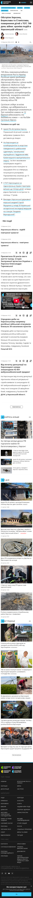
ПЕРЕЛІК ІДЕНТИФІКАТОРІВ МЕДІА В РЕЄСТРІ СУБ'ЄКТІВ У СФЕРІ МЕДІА (23, 859)
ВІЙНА (19, 786)
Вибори (3, 806)
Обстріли (20, 7)
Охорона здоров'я (23, 809)
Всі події (7, 220)
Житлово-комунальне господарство (6, 814)
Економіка (4, 803)
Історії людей (22, 823)
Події (2, 797)
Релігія (19, 826)
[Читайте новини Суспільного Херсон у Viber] (12, 873)
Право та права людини (6, 819)
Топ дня (20, 835)
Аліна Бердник (9, 38)
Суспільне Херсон (8, 120)
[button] (16, 252)
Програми (4, 856)
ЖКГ (22, 10)
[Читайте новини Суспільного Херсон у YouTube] (9, 873)
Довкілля (4, 809)
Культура (20, 800)
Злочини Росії (16, 13)
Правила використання (22, 847)
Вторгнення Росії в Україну (8, 7)
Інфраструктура (14, 10)
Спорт (3, 832)
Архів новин (21, 844)
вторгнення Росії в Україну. (13, 74)
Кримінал (4, 800)
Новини (3, 781)
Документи (21, 851)
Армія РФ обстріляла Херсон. (15, 129)
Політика (4, 826)
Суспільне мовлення (8, 847)
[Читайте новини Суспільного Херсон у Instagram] (5, 873)
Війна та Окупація (6, 13)
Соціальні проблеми (24, 829)
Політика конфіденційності (7, 852)
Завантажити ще (16, 407)
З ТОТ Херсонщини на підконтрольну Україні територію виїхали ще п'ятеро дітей (16, 186)
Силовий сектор (7, 823)
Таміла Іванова (9, 34)
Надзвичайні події (23, 806)
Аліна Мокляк (23, 34)
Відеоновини (5, 835)
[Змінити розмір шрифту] (30, 42)
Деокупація (5, 10)
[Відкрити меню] (31, 2)
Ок (16, 894)
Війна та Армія (22, 832)
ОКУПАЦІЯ (27, 7)
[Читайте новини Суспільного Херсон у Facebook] (2, 873)
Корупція (20, 797)
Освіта (19, 803)
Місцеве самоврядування (23, 819)
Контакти (4, 844)
